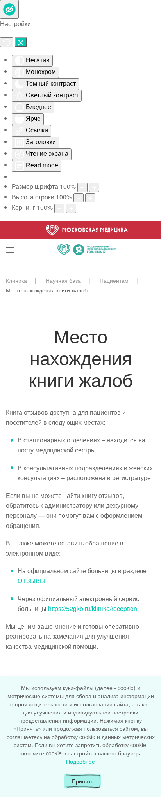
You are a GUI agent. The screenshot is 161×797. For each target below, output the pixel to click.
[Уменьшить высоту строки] (78, 197)
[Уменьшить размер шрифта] (82, 187)
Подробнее (80, 761)
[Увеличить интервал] (71, 208)
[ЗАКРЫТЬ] (21, 42)
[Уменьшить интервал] (59, 208)
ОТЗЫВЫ (31, 580)
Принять (82, 781)
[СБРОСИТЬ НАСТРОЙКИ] (6, 42)
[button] (10, 240)
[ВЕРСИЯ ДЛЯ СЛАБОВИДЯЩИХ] (9, 9)
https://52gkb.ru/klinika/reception (92, 608)
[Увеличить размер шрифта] (94, 187)
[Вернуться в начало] (86, 240)
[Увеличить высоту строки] (90, 197)
